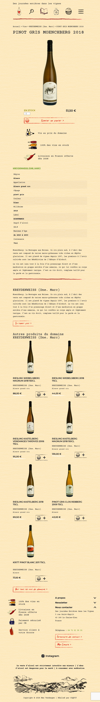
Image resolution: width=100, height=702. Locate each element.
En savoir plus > (23, 323)
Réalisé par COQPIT (67, 698)
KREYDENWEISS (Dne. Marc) (27, 168)
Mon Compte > (64, 644)
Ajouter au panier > (52, 120)
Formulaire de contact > (69, 637)
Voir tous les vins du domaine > (31, 589)
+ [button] (44, 394)
